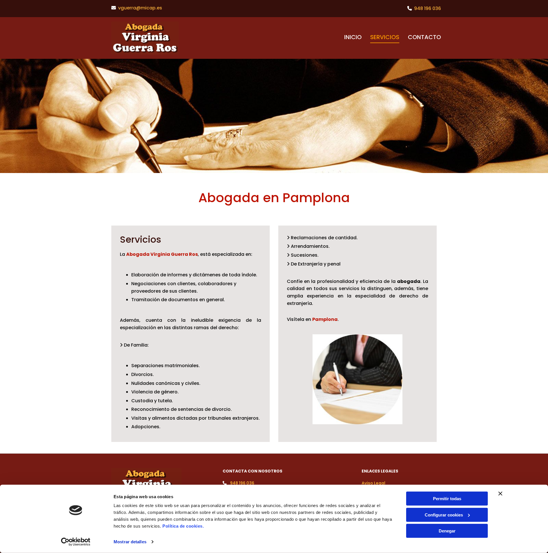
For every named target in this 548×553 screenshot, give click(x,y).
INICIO (353, 37)
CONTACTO (424, 37)
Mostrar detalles (130, 541)
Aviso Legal (373, 483)
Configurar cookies (444, 514)
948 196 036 (427, 8)
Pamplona (325, 319)
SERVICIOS (384, 37)
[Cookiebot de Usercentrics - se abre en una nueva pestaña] (76, 542)
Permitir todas (447, 498)
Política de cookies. (183, 526)
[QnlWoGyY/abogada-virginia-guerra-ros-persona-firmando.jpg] (357, 379)
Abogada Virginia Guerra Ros (162, 254)
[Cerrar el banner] (500, 494)
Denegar (447, 530)
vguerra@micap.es (140, 8)
